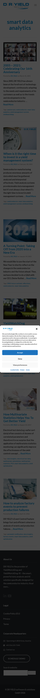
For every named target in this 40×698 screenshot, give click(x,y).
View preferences (20, 365)
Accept (20, 353)
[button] (37, 329)
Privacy (22, 370)
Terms (28, 370)
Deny (20, 359)
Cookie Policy (14, 370)
